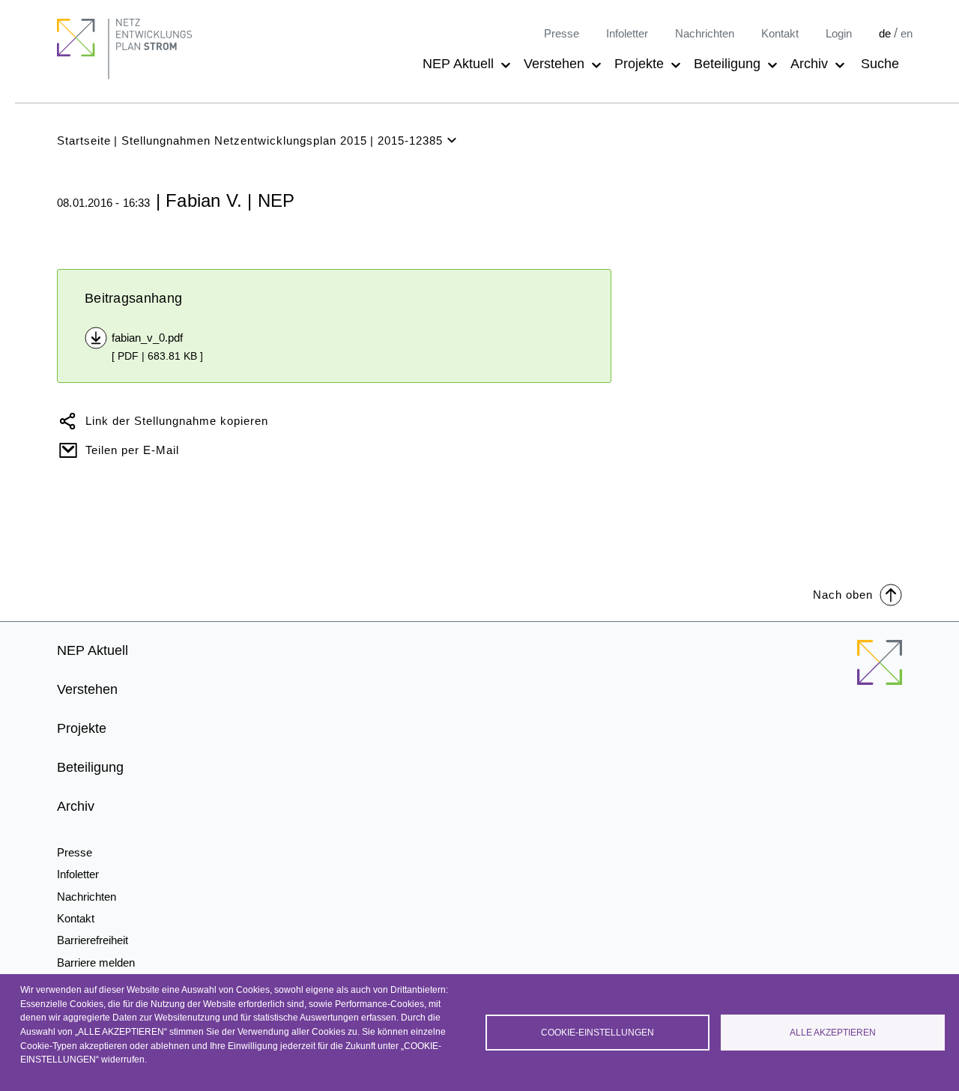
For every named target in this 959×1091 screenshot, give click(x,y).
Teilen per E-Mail (132, 450)
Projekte (639, 63)
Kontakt (780, 33)
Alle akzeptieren (833, 1032)
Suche (880, 63)
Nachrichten (704, 33)
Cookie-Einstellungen (597, 1032)
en (907, 33)
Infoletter (627, 33)
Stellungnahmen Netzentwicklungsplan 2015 (244, 140)
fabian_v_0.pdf (147, 337)
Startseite (84, 140)
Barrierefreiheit (92, 940)
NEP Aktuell (458, 63)
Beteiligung (727, 63)
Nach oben (843, 594)
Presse (561, 33)
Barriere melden (96, 962)
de (885, 33)
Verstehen (554, 63)
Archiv (809, 63)
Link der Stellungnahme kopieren (176, 420)
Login (839, 33)
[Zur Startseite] (879, 671)
